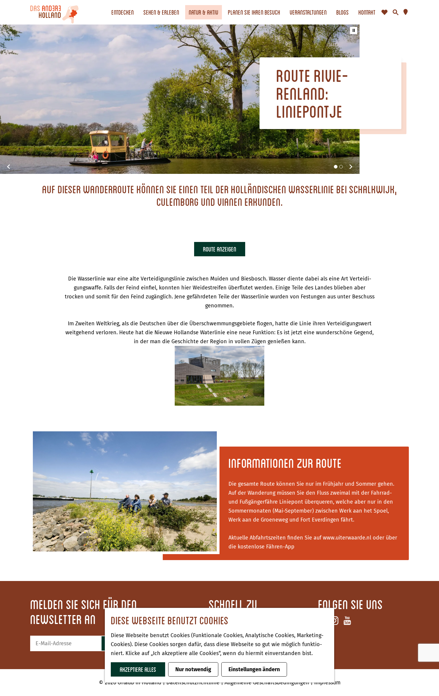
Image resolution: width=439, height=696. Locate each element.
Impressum (327, 682)
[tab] (335, 166)
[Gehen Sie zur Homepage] (54, 12)
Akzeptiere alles (138, 669)
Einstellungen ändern (254, 669)
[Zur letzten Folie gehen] (8, 166)
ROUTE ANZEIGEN (219, 249)
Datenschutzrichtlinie (193, 682)
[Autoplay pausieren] (353, 30)
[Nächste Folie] (351, 166)
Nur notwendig (193, 669)
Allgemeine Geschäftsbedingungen (268, 682)
